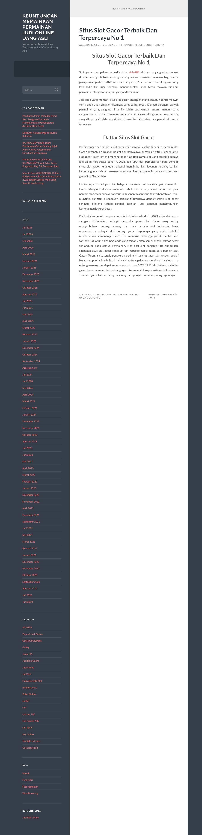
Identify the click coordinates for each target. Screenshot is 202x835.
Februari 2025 (29, 334)
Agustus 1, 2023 (89, 45)
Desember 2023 (30, 421)
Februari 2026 (29, 261)
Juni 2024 (27, 381)
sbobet (26, 700)
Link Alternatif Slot (32, 680)
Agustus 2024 (29, 367)
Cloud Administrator (117, 45)
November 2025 (30, 281)
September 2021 (31, 521)
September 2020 (31, 581)
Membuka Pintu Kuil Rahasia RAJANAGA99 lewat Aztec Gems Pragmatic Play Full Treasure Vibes (40, 163)
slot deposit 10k (30, 720)
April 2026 (28, 247)
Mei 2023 (27, 461)
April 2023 (28, 468)
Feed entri (27, 779)
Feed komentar (30, 786)
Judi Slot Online (30, 817)
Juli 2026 (27, 227)
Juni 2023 (27, 454)
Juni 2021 (27, 528)
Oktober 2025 (29, 287)
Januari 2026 (29, 267)
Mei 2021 (27, 535)
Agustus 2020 (29, 588)
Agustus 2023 (29, 441)
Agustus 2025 (29, 294)
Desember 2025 (30, 274)
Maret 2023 (28, 474)
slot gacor (27, 727)
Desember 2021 (30, 515)
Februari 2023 (29, 481)
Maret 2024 (28, 401)
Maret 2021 (28, 541)
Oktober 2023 (29, 434)
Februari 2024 (29, 408)
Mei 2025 (27, 314)
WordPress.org (30, 793)
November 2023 (30, 428)
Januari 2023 (29, 488)
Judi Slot (26, 674)
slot (24, 707)
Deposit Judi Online (32, 634)
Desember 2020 (30, 561)
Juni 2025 (27, 307)
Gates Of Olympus (32, 640)
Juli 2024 (27, 374)
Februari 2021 (29, 548)
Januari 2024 (29, 414)
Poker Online (29, 694)
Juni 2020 (27, 601)
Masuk (26, 773)
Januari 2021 (29, 555)
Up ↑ (153, 298)
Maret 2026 (28, 254)
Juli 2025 (27, 301)
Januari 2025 (29, 341)
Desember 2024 (30, 347)
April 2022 (28, 508)
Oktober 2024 (29, 354)
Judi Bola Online (30, 660)
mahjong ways (29, 687)
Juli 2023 (27, 448)
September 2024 (31, 361)
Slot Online (28, 734)
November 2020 (30, 568)
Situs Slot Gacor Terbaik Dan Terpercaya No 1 (118, 33)
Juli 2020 (27, 595)
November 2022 (30, 501)
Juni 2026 (27, 234)
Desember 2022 (30, 494)
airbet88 (134, 72)
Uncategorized (30, 747)
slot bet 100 (28, 714)
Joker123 (27, 654)
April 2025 (28, 321)
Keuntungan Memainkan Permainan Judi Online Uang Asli (40, 27)
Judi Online (28, 667)
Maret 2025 (28, 327)
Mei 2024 (27, 388)
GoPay (25, 647)
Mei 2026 (27, 240)
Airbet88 (27, 627)
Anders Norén (169, 294)
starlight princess (31, 741)
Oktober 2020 (29, 575)
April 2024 (28, 394)
